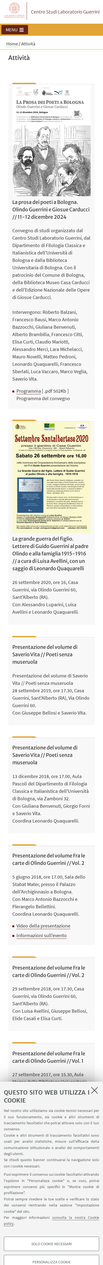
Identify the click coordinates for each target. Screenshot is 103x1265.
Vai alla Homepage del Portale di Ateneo (14, 11)
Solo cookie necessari (51, 1243)
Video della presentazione (43, 926)
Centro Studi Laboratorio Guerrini (65, 12)
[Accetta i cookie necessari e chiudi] (94, 1090)
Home (12, 44)
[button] (14, 29)
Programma (28, 391)
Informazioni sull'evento (41, 935)
